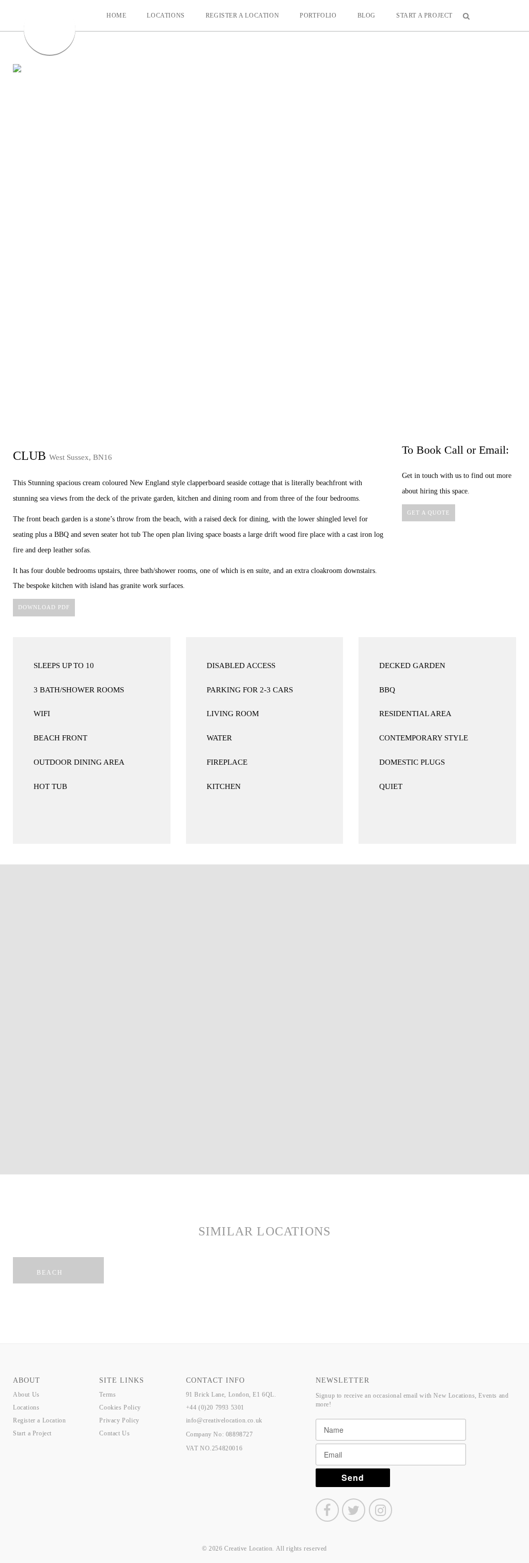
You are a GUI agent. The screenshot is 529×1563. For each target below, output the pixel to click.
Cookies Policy (120, 1407)
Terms (107, 1394)
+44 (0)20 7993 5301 (215, 1407)
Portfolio (318, 15)
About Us (26, 1394)
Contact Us (114, 1433)
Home (116, 15)
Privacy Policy (119, 1420)
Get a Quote (428, 512)
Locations (165, 15)
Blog (366, 15)
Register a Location (242, 15)
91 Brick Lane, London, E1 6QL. (231, 1394)
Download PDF (44, 607)
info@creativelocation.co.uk (224, 1420)
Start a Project (424, 15)
